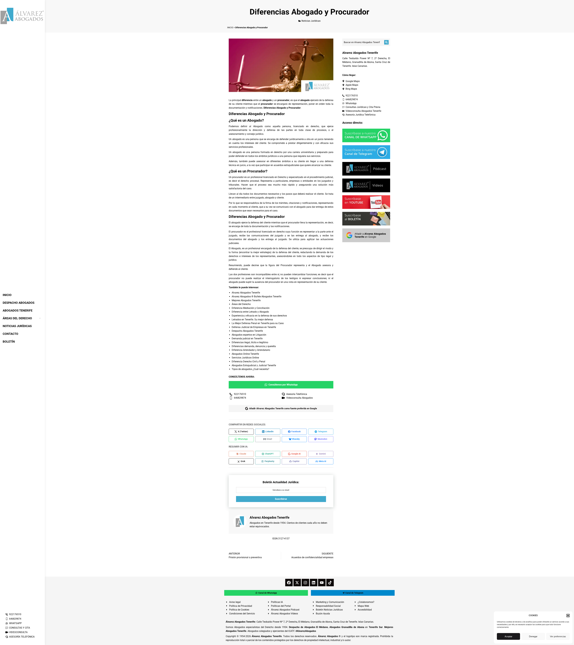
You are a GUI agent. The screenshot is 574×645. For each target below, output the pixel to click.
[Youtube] (322, 582)
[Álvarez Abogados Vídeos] (366, 185)
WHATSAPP (15, 623)
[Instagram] (305, 582)
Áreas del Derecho (241, 304)
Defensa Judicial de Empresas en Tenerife (254, 327)
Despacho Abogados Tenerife (247, 330)
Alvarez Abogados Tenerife (246, 292)
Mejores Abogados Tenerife (246, 300)
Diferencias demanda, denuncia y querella (254, 346)
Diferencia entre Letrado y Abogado (250, 311)
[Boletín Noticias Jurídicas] (366, 218)
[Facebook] (289, 582)
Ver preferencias (558, 636)
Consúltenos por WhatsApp (283, 384)
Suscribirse (281, 499)
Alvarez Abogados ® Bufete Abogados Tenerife (256, 296)
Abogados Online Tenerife (245, 353)
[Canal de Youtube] (366, 202)
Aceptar (508, 636)
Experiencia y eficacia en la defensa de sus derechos (259, 315)
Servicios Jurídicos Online (245, 357)
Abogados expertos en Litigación (249, 334)
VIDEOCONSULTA (18, 632)
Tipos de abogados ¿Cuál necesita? (250, 369)
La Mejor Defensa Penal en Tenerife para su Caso (258, 323)
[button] (568, 615)
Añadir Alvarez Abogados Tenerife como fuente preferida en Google (283, 408)
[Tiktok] (330, 582)
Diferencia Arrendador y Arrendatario (251, 350)
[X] (297, 582)
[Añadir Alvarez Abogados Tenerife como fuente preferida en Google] (366, 235)
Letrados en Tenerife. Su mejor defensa (252, 319)
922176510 (15, 614)
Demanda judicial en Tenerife (247, 338)
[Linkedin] (313, 582)
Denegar (533, 636)
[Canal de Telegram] (366, 152)
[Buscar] (386, 42)
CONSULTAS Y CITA (19, 627)
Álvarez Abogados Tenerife (267, 636)
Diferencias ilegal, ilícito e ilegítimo (250, 342)
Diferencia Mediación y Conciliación (251, 308)
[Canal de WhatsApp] (366, 135)
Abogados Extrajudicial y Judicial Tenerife (254, 365)
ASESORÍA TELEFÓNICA (22, 636)
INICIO (230, 27)
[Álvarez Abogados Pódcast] (366, 169)
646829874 (15, 618)
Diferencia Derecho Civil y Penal (248, 361)
